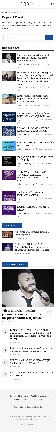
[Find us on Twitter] (25, 424)
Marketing (37, 399)
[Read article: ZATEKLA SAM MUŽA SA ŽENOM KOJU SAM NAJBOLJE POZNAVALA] (9, 117)
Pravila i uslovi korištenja (17, 396)
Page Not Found (15, 12)
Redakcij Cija (29, 120)
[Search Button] (52, 4)
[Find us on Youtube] (29, 424)
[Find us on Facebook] (22, 424)
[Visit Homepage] (28, 4)
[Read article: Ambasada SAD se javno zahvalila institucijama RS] (7, 234)
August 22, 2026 (42, 64)
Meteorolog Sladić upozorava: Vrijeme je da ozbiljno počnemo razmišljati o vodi (33, 98)
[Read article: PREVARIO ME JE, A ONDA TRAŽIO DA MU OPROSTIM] (9, 146)
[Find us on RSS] (32, 424)
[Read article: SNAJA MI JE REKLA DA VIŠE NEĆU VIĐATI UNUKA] (9, 161)
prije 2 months (23, 238)
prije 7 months (23, 253)
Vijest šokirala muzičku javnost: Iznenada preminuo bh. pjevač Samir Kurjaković (33, 58)
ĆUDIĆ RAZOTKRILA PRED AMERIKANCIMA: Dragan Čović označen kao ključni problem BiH (32, 247)
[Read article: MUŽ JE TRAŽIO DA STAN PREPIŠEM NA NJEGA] (9, 196)
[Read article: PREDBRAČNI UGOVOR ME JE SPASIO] (9, 210)
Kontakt (27, 399)
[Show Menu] (3, 4)
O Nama (16, 399)
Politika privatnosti (39, 396)
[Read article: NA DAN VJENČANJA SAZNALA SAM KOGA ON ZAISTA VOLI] (9, 131)
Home (4, 12)
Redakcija (28, 64)
